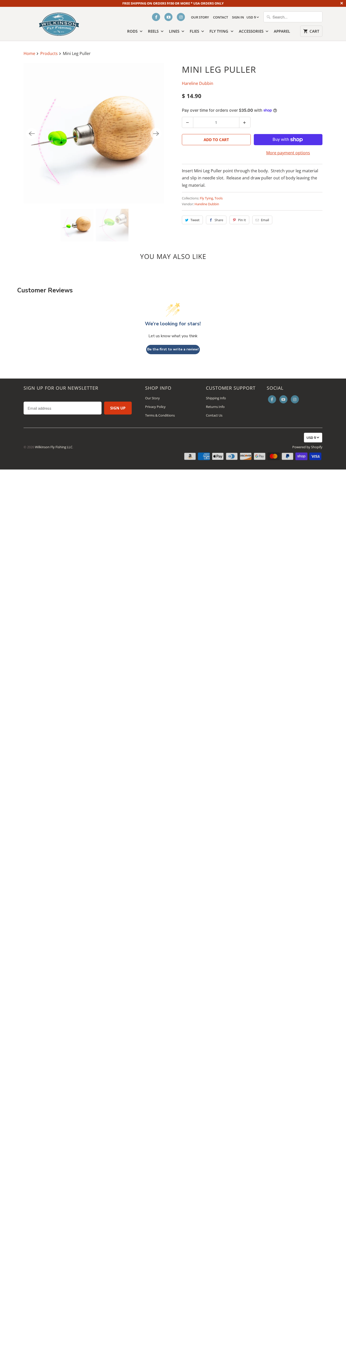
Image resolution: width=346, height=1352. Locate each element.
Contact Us (214, 415)
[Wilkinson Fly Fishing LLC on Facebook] (156, 17)
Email (265, 220)
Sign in (238, 17)
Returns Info (215, 406)
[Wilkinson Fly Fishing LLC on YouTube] (168, 17)
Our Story (200, 17)
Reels (154, 31)
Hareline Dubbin (197, 83)
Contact (220, 17)
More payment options (288, 153)
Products (49, 53)
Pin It (242, 220)
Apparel (282, 31)
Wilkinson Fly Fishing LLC (53, 447)
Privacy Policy (155, 406)
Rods (133, 31)
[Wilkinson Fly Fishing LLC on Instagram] (181, 17)
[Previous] (31, 133)
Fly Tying (219, 31)
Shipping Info (216, 398)
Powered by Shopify (307, 447)
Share (219, 220)
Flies (195, 31)
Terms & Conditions (160, 415)
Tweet (195, 220)
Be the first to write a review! (173, 349)
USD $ (251, 17)
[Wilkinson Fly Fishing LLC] (59, 23)
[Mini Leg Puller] (94, 133)
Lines (174, 31)
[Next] (156, 133)
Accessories (251, 31)
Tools (219, 198)
